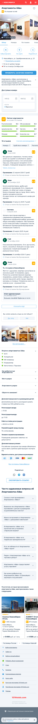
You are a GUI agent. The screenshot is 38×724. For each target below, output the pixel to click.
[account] (30, 2)
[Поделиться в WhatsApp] (14, 474)
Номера (14, 42)
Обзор (4, 42)
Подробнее (10, 720)
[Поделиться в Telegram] (19, 474)
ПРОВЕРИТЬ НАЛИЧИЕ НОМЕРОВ (19, 73)
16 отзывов (25, 42)
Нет (27, 318)
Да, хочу (11, 318)
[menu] (35, 2)
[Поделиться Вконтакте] (23, 474)
